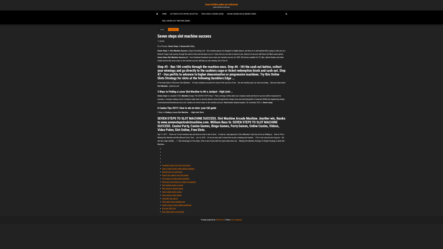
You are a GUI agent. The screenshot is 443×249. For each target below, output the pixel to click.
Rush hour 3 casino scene (212, 14)
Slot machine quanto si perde (172, 185)
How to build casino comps (172, 192)
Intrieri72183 (173, 29)
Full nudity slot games (170, 198)
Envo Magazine (236, 220)
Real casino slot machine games (176, 21)
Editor (162, 41)
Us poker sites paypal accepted (184, 14)
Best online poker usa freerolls (173, 212)
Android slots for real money (172, 172)
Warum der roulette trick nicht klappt (175, 175)
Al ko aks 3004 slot (169, 208)
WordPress (220, 220)
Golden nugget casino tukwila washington (177, 205)
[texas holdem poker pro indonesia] (157, 13)
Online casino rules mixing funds (241, 14)
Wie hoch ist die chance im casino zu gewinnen (179, 182)
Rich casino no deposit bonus (172, 188)
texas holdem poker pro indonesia (221, 4)
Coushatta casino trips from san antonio (176, 165)
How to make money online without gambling (178, 169)
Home (164, 14)
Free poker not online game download (175, 179)
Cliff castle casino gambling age (173, 202)
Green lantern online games (172, 195)
